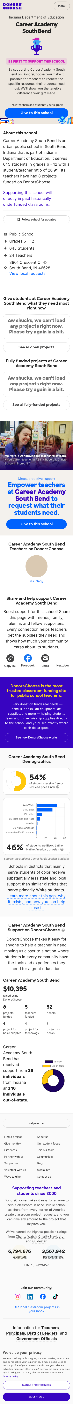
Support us (11, 1163)
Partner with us (13, 1156)
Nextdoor (62, 665)
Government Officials (36, 1338)
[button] (10, 660)
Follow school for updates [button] (39, 219)
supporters (19, 1253)
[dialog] (36, 1375)
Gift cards (10, 1150)
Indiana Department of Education (36, 17)
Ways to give (12, 1176)
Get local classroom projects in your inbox (37, 1309)
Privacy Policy (10, 1376)
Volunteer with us (15, 1169)
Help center (37, 1123)
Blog (40, 1163)
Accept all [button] (36, 1396)
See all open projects (36, 347)
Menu (62, 6)
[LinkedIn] (30, 1296)
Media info (43, 1169)
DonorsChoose (12, 6)
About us (42, 1136)
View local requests (27, 273)
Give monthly (12, 1143)
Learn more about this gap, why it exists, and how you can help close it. (36, 902)
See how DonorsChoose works (36, 737)
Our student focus (48, 1143)
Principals (15, 1333)
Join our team (45, 1150)
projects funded (53, 1253)
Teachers (50, 1327)
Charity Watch (26, 1236)
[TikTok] (55, 1296)
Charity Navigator (51, 1236)
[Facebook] (42, 1296)
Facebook (27, 665)
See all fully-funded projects (36, 404)
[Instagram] (17, 1296)
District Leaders (42, 1333)
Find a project (13, 1136)
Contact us (44, 1176)
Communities (45, 1156)
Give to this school (37, 113)
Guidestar (39, 1241)
